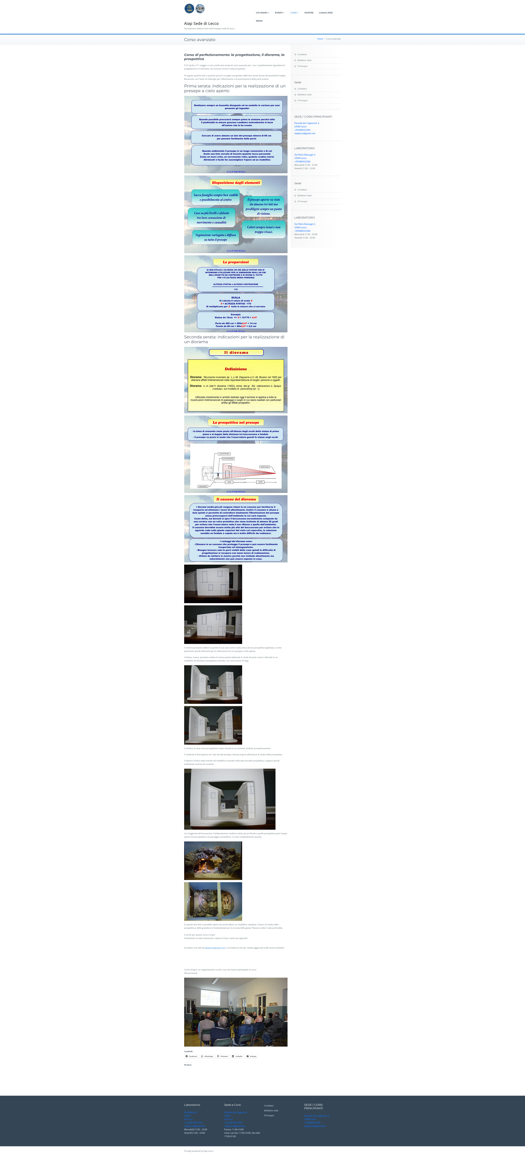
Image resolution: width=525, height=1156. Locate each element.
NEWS (259, 21)
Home (320, 39)
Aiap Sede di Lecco (201, 23)
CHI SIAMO (261, 12)
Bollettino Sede (305, 60)
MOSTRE (308, 12)
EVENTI (279, 12)
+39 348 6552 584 (193, 1122)
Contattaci (302, 54)
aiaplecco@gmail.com (215, 948)
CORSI (293, 12)
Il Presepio (302, 66)
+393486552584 (302, 130)
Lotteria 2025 (326, 12)
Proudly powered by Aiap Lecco (198, 1151)
